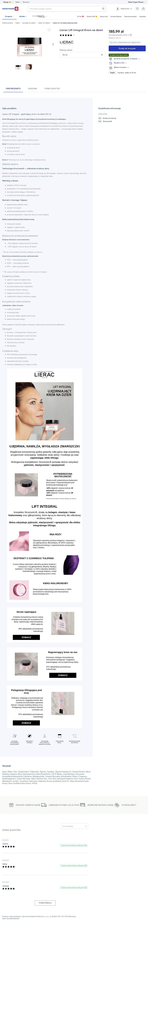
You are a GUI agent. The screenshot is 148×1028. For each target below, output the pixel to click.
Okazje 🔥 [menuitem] (7, 2)
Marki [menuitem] (18, 2)
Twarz (17, 23)
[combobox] (67, 9)
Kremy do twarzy (44, 23)
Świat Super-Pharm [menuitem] (135, 2)
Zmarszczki (107, 121)
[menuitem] (9, 16)
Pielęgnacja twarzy (29, 23)
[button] (39, 16)
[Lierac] (67, 42)
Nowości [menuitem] (26, 2)
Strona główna (7, 23)
